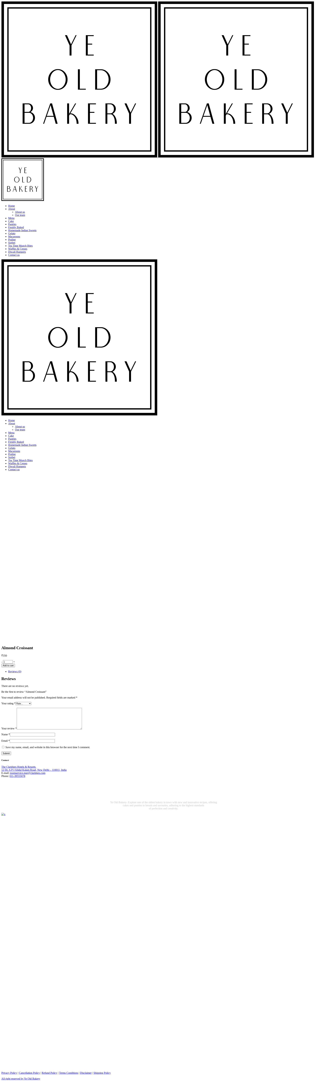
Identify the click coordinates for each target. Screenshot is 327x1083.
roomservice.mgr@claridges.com (27, 773)
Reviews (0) (14, 671)
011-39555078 (17, 776)
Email (5, 740)
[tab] (167, 671)
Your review (9, 728)
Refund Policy (49, 1072)
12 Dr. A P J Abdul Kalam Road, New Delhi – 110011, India (34, 769)
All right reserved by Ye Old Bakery (20, 1078)
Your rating (8, 703)
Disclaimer (86, 1072)
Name (5, 734)
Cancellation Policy (29, 1072)
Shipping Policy (102, 1072)
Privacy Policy (9, 1072)
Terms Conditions (68, 1072)
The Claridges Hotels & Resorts (18, 766)
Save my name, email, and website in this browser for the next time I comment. (47, 747)
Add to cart (8, 665)
